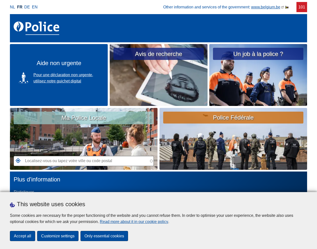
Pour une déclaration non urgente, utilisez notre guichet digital (63, 78)
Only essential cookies (104, 236)
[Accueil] (37, 28)
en (35, 7)
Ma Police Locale (83, 117)
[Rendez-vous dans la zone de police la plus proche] (17, 162)
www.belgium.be (265, 7)
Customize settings (58, 236)
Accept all (22, 236)
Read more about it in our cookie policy (134, 222)
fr (20, 7)
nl (12, 7)
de (27, 7)
